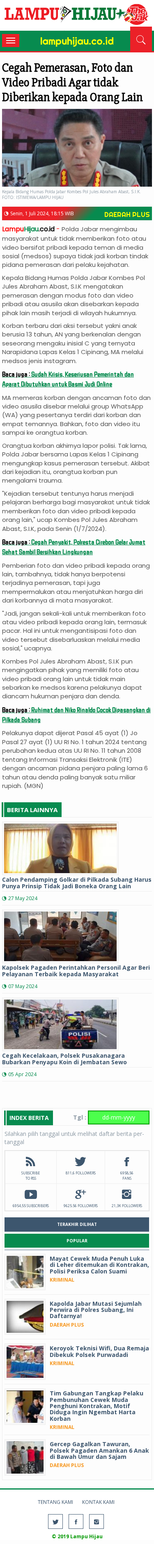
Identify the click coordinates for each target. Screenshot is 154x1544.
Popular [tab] (77, 1241)
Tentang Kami (55, 1502)
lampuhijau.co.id (77, 16)
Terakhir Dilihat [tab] (77, 1224)
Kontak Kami (98, 1502)
